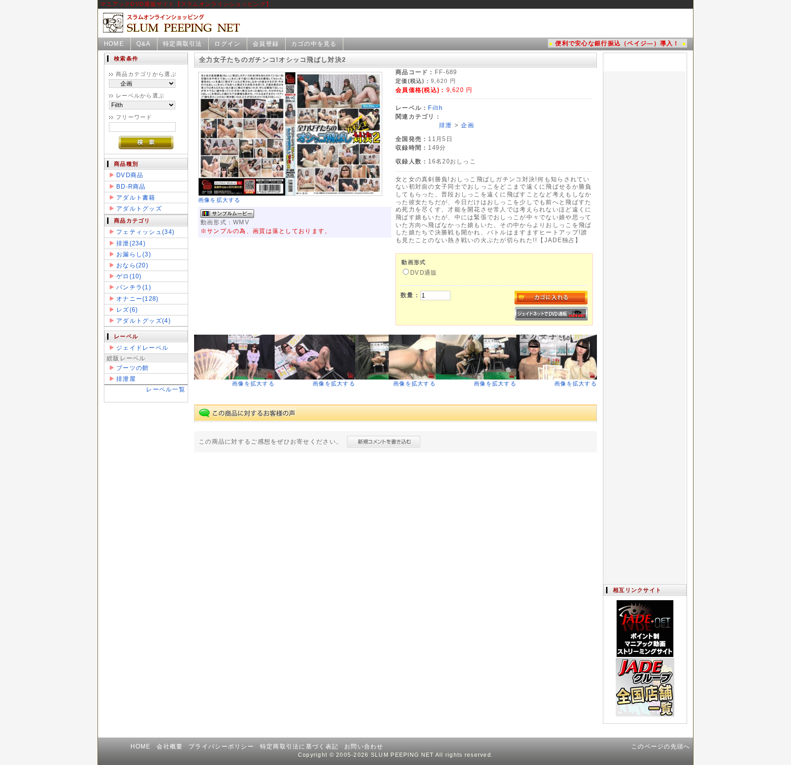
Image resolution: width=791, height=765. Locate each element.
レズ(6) (127, 309)
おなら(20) (132, 265)
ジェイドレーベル (142, 347)
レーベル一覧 (165, 389)
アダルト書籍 (136, 197)
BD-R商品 (131, 186)
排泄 (445, 125)
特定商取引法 (182, 43)
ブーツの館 (132, 367)
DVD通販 (423, 272)
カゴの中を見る (314, 43)
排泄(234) (131, 243)
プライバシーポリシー (221, 746)
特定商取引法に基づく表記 (299, 746)
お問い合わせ (364, 746)
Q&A (143, 43)
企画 (467, 125)
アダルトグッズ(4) (143, 320)
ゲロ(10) (129, 276)
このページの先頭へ (660, 746)
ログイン (227, 43)
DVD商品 (129, 175)
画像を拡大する (219, 200)
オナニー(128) (137, 298)
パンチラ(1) (133, 287)
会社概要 (170, 746)
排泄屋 (126, 378)
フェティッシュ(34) (145, 231)
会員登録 (266, 43)
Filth (435, 107)
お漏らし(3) (133, 254)
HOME (114, 43)
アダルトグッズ (139, 208)
